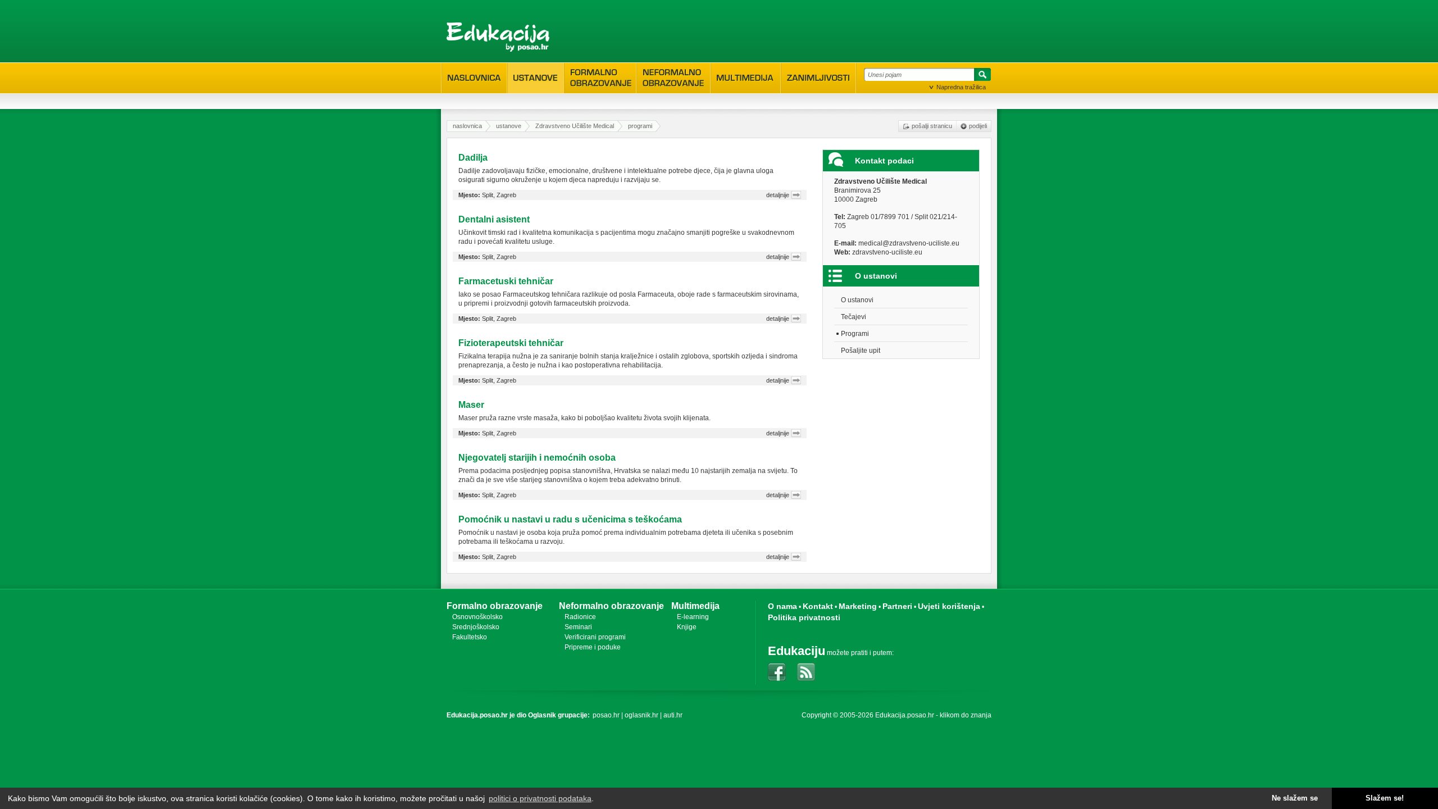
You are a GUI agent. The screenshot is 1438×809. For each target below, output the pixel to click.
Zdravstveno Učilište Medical (574, 125)
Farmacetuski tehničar (505, 281)
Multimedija (695, 606)
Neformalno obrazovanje (611, 606)
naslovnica (467, 125)
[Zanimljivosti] (818, 78)
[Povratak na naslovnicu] (498, 37)
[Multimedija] (745, 78)
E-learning (693, 617)
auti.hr (672, 715)
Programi (855, 334)
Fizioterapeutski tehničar (510, 343)
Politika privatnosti (804, 617)
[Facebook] (777, 672)
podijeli (978, 125)
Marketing (858, 606)
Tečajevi (853, 317)
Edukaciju (796, 651)
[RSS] (806, 672)
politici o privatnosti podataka (540, 798)
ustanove (508, 125)
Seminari (578, 627)
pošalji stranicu (932, 125)
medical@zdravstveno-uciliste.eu (908, 243)
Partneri (897, 606)
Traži (980, 76)
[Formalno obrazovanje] (600, 78)
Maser (471, 405)
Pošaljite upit (860, 350)
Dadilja (473, 157)
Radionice (580, 617)
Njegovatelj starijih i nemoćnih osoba (537, 457)
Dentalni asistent (494, 219)
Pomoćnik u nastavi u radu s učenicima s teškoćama (570, 519)
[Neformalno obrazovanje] (673, 78)
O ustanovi (857, 300)
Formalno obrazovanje (495, 606)
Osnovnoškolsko (477, 617)
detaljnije (777, 195)
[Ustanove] (535, 78)
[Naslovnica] (474, 78)
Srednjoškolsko (475, 627)
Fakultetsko (469, 637)
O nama (782, 606)
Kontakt (818, 606)
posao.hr (606, 715)
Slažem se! (1385, 798)
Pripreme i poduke (593, 647)
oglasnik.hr (641, 715)
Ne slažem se (1295, 798)
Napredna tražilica (961, 87)
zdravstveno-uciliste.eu (887, 252)
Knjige (687, 627)
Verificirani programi (595, 637)
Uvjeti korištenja (949, 606)
